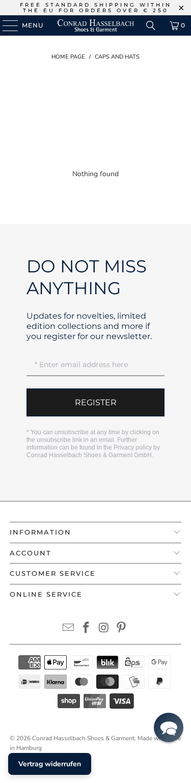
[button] (168, 727)
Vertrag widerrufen (49, 764)
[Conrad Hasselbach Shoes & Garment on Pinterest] (121, 629)
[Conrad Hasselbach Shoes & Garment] (96, 25)
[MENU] (5, 25)
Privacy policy (133, 447)
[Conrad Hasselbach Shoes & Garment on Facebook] (86, 629)
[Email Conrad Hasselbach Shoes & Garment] (68, 629)
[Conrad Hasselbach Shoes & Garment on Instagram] (104, 629)
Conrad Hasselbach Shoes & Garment (83, 738)
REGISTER (96, 402)
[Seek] (150, 25)
